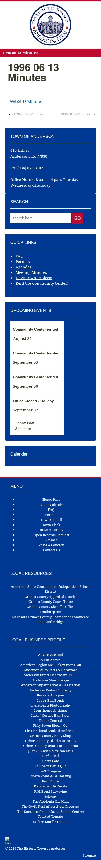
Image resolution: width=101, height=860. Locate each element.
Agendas (23, 266)
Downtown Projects (34, 277)
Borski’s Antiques (50, 695)
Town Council (51, 519)
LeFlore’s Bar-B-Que (51, 766)
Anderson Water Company (50, 690)
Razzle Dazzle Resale (50, 786)
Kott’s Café (50, 761)
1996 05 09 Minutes (28, 114)
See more (23, 428)
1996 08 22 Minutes (75, 114)
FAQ (19, 255)
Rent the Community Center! (42, 283)
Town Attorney (51, 529)
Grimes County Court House (50, 601)
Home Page (51, 499)
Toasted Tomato (50, 816)
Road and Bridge (50, 621)
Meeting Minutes (31, 272)
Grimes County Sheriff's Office (50, 606)
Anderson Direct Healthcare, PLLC (50, 675)
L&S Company (50, 771)
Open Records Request (51, 535)
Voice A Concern (51, 545)
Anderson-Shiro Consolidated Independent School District (50, 589)
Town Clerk (51, 524)
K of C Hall (50, 755)
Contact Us (51, 550)
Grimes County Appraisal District (51, 596)
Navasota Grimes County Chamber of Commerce (50, 616)
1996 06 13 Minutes (25, 101)
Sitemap (51, 539)
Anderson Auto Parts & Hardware (50, 670)
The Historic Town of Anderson (41, 848)
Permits (23, 261)
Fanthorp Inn (50, 611)
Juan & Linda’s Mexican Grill (50, 751)
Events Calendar (51, 504)
